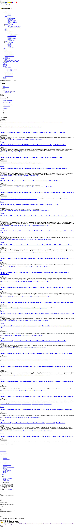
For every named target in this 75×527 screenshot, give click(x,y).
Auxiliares (8, 12)
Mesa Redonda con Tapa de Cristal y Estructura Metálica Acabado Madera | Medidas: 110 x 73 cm (30, 181)
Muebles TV (10, 39)
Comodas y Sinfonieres (12, 20)
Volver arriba (3, 451)
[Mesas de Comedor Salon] (8, 100)
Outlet (6, 29)
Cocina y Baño (9, 42)
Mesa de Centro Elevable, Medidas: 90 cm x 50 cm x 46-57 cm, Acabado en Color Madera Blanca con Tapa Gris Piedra (36, 353)
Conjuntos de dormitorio (12, 22)
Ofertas (4, 457)
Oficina (7, 25)
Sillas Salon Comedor (12, 40)
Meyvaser (2, 129)
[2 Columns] (3, 114)
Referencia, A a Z (53, 121)
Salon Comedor (9, 31)
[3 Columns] (3, 112)
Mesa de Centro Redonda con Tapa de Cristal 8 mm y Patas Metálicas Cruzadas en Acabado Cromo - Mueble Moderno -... (37, 192)
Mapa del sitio (5, 471)
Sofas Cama (7, 30)
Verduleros (9, 43)
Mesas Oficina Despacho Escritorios (14, 26)
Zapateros (9, 15)
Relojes (6, 41)
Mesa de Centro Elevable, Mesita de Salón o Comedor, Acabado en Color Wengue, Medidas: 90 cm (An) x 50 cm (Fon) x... (36, 436)
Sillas (6, 16)
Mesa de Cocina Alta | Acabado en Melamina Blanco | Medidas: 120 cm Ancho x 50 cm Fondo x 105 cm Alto (32, 132)
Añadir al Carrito (3, 136)
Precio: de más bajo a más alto (32, 121)
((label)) (1, 510)
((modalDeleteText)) (10, 504)
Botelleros (7, 28)
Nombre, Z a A (24, 121)
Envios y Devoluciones (7, 465)
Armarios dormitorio (11, 18)
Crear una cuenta (6, 480)
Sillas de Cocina (10, 47)
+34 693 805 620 (8, 0)
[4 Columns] (3, 111)
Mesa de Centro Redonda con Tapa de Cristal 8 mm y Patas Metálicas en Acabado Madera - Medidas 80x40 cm (33, 168)
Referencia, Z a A (59, 121)
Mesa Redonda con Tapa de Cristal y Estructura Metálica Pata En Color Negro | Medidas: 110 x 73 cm (31, 157)
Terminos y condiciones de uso (8, 467)
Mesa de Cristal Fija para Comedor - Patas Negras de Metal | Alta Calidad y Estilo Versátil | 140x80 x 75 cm (32, 423)
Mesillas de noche (11, 19)
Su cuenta (2, 474)
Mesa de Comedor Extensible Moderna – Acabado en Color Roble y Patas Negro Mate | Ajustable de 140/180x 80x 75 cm (36, 396)
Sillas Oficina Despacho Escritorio (14, 27)
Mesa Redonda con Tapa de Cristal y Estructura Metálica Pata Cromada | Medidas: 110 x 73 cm (29, 204)
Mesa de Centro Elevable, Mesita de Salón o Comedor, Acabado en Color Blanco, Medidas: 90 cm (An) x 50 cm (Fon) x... (36, 409)
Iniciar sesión (5, 479)
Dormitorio (8, 17)
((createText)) (9, 511)
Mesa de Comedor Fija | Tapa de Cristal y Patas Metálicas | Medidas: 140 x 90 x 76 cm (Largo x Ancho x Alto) (33, 341)
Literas (9, 23)
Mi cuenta (5, 472)
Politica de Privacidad (7, 470)
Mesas (10, 32)
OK (2, 94)
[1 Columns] (3, 115)
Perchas (4, 66)
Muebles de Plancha (9, 24)
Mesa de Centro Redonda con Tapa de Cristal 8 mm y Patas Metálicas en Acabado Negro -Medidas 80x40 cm (33, 145)
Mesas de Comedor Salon (14, 33)
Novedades (5, 458)
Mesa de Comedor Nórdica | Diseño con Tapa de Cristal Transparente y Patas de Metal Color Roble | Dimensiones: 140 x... (37, 302)
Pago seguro (5, 469)
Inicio (5, 11)
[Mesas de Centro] (6, 106)
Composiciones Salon (12, 38)
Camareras (9, 44)
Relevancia (3, 120)
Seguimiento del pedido (7, 478)
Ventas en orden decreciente (5, 121)
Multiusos (9, 46)
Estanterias (9, 37)
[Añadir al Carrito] (0, 141)
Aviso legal (5, 466)
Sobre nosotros (5, 468)
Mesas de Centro (13, 35)
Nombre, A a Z (18, 121)
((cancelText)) (3, 504)
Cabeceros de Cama (11, 21)
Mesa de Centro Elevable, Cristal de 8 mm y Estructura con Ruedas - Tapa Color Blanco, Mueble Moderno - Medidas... (36, 245)
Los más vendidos (6, 459)
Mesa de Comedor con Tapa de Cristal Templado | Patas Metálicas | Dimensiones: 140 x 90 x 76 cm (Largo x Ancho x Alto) (37, 313)
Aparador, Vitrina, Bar (12, 36)
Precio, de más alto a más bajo (44, 121)
